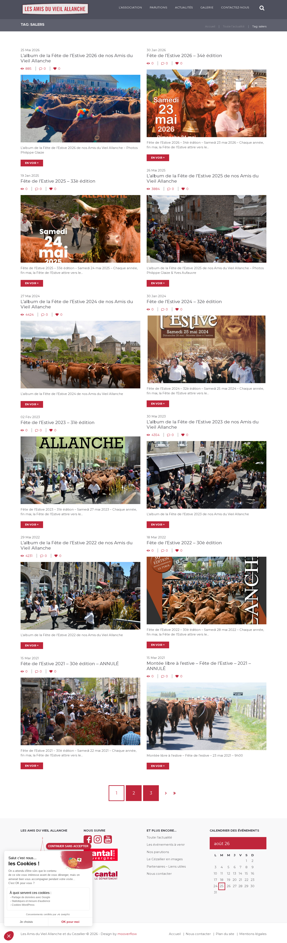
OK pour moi (70, 921)
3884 (155, 189)
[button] (9, 936)
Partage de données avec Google (31, 897)
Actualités (184, 7)
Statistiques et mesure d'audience (31, 901)
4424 (29, 315)
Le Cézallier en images (165, 859)
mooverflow (127, 934)
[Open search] (262, 8)
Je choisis (26, 921)
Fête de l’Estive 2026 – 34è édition (184, 55)
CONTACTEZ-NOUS (235, 7)
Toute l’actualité (234, 26)
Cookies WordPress (23, 904)
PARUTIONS (158, 7)
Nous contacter (159, 874)
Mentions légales (252, 934)
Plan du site (225, 934)
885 (28, 69)
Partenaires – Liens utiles (166, 866)
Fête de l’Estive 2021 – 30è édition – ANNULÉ (70, 663)
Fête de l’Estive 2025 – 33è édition (58, 181)
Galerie (206, 7)
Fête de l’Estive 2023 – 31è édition (58, 422)
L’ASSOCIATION (130, 7)
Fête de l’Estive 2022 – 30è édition (184, 542)
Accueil (210, 26)
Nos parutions (158, 852)
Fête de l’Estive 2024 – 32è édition (184, 301)
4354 (155, 435)
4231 (29, 556)
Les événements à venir (166, 845)
